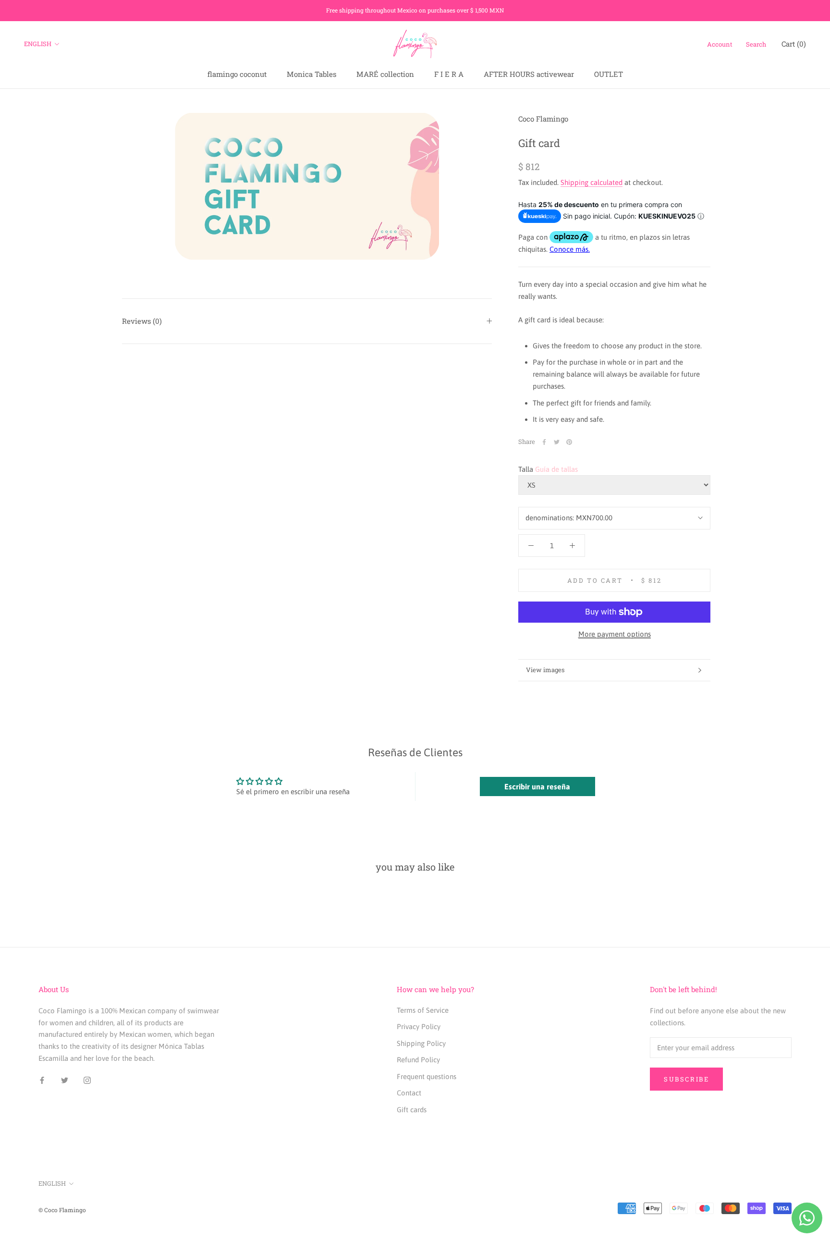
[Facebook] (544, 442)
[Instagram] (87, 1080)
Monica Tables (311, 74)
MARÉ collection (385, 74)
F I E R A (449, 74)
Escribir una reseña (537, 786)
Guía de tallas (556, 469)
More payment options (614, 634)
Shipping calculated (591, 182)
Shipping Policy (421, 1043)
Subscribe (686, 1079)
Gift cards (412, 1110)
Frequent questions (426, 1076)
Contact (409, 1093)
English (37, 43)
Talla (525, 469)
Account (719, 44)
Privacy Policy (418, 1026)
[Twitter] (557, 442)
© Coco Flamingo (62, 1210)
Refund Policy (418, 1060)
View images (545, 669)
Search (756, 44)
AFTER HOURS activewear (529, 74)
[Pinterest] (569, 442)
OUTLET (608, 74)
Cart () (793, 44)
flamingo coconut (237, 74)
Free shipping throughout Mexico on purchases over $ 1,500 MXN (415, 10)
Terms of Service (423, 1010)
